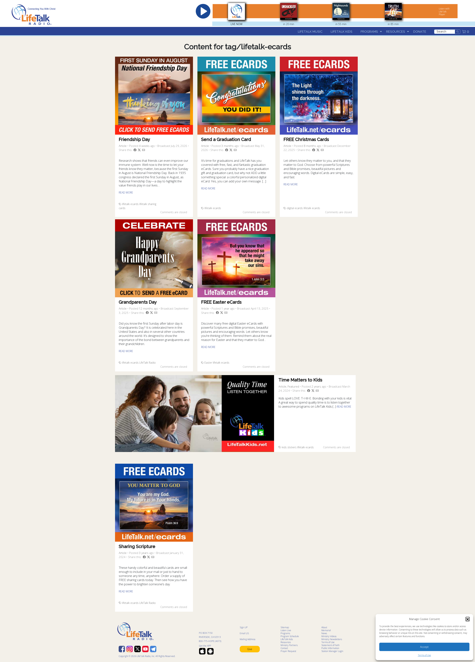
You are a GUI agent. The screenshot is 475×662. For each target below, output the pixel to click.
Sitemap (285, 627)
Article (123, 146)
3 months (227, 146)
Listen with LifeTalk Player (444, 11)
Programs (369, 31)
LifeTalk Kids (341, 31)
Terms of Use (424, 655)
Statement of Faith (330, 645)
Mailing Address (247, 639)
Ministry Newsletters (331, 639)
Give (249, 649)
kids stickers (289, 447)
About (324, 627)
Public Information (330, 648)
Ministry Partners (289, 645)
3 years (143, 553)
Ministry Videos (328, 636)
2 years (316, 386)
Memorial (326, 630)
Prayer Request (288, 651)
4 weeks (144, 146)
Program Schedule (290, 636)
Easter (208, 362)
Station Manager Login (332, 651)
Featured (293, 386)
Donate (419, 31)
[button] (467, 619)
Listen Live (286, 630)
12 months (146, 308)
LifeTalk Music (310, 31)
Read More (126, 192)
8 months (310, 146)
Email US (244, 633)
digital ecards (295, 208)
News (324, 633)
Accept (424, 647)
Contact (284, 648)
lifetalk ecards (130, 204)
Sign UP (244, 627)
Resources (395, 31)
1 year (225, 308)
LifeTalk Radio (147, 362)
